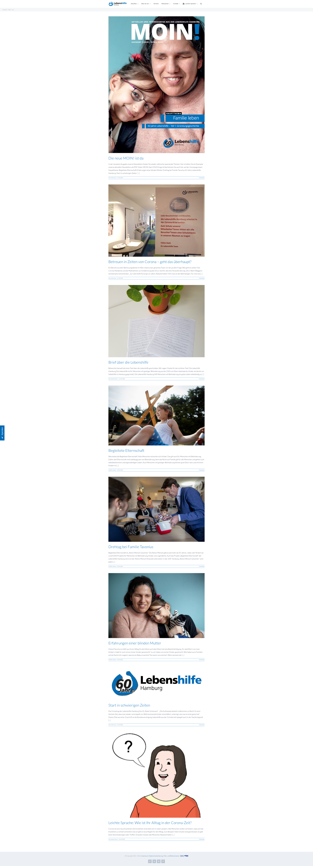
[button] (201, 3)
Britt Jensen (113, 470)
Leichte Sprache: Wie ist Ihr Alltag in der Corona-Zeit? (150, 822)
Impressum (144, 856)
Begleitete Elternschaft (126, 450)
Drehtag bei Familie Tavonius (130, 546)
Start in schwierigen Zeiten (129, 705)
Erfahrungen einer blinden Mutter (134, 643)
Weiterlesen (202, 177)
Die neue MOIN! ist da (125, 158)
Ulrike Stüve (113, 177)
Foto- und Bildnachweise (171, 856)
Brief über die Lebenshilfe (128, 362)
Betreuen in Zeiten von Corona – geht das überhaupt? (149, 261)
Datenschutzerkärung (156, 856)
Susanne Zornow (114, 378)
